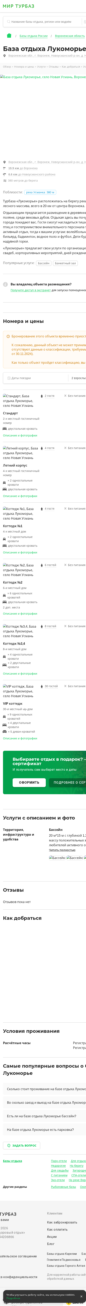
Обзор (7, 66)
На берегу (76, 1165)
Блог (51, 1244)
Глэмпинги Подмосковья (63, 1259)
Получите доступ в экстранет (31, 290)
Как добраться (71, 66)
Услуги (41, 66)
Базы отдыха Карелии (62, 1253)
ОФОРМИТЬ (29, 782)
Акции (52, 1237)
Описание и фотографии (20, 435)
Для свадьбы (60, 1170)
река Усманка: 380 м (40, 192)
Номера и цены (24, 66)
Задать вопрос (24, 1145)
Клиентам (54, 1213)
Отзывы (54, 66)
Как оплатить (57, 1229)
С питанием (59, 1175)
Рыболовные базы (63, 1186)
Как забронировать (62, 1222)
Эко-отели (58, 1180)
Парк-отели (59, 1161)
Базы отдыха (12, 1161)
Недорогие (58, 1165)
